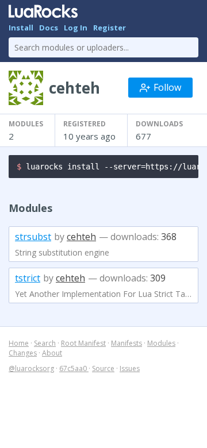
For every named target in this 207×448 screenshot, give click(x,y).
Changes (23, 353)
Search (45, 343)
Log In (75, 27)
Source (103, 368)
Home (19, 343)
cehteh (81, 236)
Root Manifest (83, 343)
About (52, 353)
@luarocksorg (31, 368)
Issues (130, 368)
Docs (48, 27)
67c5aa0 (74, 368)
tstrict (27, 278)
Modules (161, 343)
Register (109, 27)
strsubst (33, 236)
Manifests (126, 343)
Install (21, 27)
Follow (167, 87)
